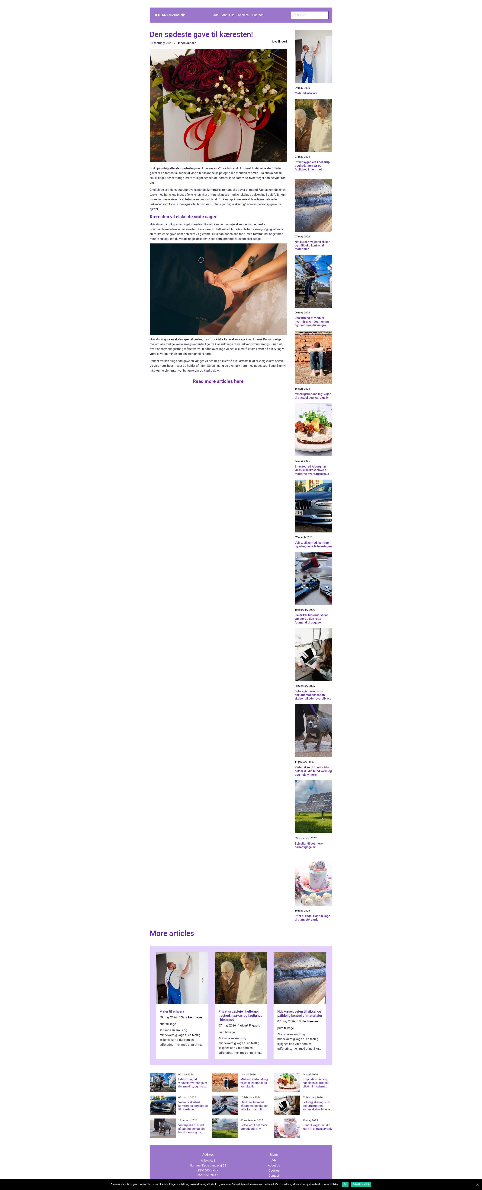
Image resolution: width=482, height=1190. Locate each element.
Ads (215, 15)
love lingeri (279, 41)
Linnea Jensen (186, 43)
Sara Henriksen (191, 1017)
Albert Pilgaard (250, 1025)
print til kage (167, 1024)
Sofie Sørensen (309, 1021)
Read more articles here (218, 381)
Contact (257, 15)
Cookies (243, 15)
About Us (228, 15)
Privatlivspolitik (361, 1184)
